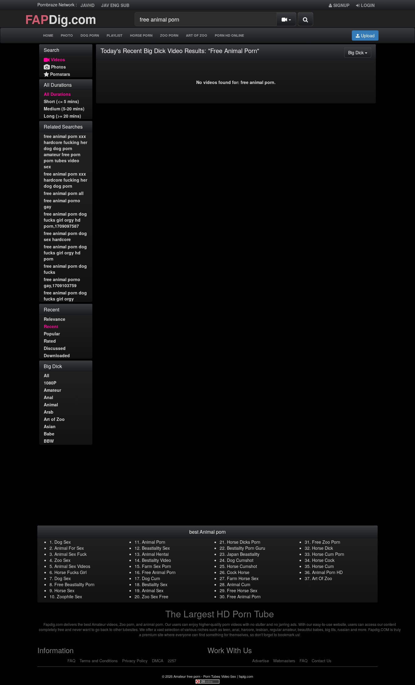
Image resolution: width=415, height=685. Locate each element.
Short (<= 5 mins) (61, 101)
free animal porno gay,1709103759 (62, 282)
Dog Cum (151, 578)
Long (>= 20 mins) (62, 116)
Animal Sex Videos (72, 566)
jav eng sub (115, 5)
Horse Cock (323, 560)
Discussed (55, 348)
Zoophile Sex (69, 596)
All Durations (57, 94)
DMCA (157, 660)
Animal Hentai (155, 554)
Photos (58, 67)
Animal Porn (153, 542)
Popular (52, 334)
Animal (51, 404)
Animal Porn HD (327, 572)
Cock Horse (238, 572)
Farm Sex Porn (156, 566)
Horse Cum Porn (328, 554)
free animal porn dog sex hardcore (65, 236)
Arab (48, 412)
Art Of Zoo (196, 35)
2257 (172, 660)
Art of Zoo (54, 419)
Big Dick (359, 52)
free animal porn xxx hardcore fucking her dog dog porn (65, 180)
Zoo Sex (62, 560)
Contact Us (321, 660)
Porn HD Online (229, 35)
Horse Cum (323, 566)
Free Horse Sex (242, 590)
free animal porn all (64, 193)
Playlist (114, 35)
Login (367, 5)
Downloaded (57, 355)
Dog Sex (62, 542)
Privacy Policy (135, 660)
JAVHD (87, 5)
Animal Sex (152, 590)
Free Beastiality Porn (74, 584)
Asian (50, 426)
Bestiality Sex (154, 584)
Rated (50, 341)
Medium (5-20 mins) (64, 109)
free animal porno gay (62, 203)
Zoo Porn (169, 35)
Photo (67, 35)
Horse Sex (64, 590)
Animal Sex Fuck (70, 554)
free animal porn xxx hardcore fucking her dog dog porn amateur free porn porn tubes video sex (65, 151)
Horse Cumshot (242, 566)
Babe (49, 434)
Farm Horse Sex (243, 578)
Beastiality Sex (156, 548)
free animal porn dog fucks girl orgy (65, 296)
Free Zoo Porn (326, 542)
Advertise (260, 660)
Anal (48, 397)
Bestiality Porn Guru (246, 548)
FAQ (71, 660)
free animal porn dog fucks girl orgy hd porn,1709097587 (65, 220)
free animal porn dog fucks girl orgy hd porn (65, 252)
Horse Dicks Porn (243, 542)
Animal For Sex (69, 548)
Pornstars (59, 74)
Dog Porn (90, 35)
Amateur (52, 390)
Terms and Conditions (99, 660)
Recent (51, 326)
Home (48, 35)
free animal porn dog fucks (65, 269)
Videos (57, 59)
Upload (367, 35)
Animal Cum (238, 584)
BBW (49, 441)
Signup (340, 5)
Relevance (54, 319)
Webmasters (284, 660)
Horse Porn (141, 35)
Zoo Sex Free (155, 596)
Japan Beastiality (243, 554)
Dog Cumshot (240, 560)
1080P (50, 383)
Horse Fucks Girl (70, 572)
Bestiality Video (156, 560)
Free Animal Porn (159, 572)
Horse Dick (322, 548)
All (46, 375)
